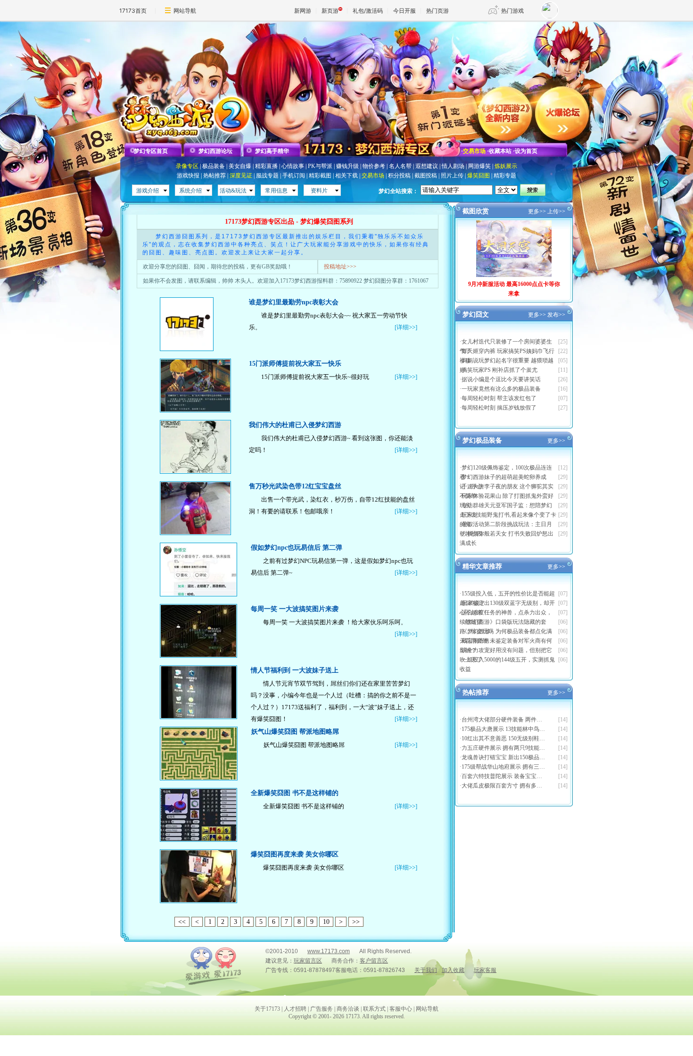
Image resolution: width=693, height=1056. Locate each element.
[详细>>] (406, 327)
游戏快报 (188, 175)
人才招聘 (295, 1009)
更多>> (537, 211)
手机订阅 (293, 175)
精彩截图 (320, 175)
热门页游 (437, 10)
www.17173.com (328, 951)
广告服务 (321, 1009)
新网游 (302, 10)
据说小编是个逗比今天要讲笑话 (501, 379)
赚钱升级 (347, 166)
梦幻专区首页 (151, 151)
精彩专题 (505, 175)
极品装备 (213, 166)
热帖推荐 (214, 175)
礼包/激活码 (368, 10)
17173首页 (133, 10)
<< (182, 921)
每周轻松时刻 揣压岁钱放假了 (499, 407)
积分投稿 (399, 175)
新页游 (330, 10)
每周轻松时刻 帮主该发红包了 (499, 398)
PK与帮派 (320, 166)
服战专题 (267, 175)
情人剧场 (453, 166)
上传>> (556, 211)
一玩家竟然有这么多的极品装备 (501, 389)
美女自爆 (240, 166)
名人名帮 (400, 166)
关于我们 (425, 970)
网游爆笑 (479, 166)
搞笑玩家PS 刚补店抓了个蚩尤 (499, 370)
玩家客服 (485, 970)
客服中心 (400, 1009)
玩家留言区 (308, 960)
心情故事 (292, 166)
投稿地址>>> (340, 266)
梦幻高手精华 (272, 151)
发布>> (556, 314)
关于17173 (267, 1009)
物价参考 (374, 166)
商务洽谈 (348, 1009)
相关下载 (346, 175)
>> (356, 921)
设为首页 (526, 151)
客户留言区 (374, 960)
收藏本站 (500, 151)
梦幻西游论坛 (215, 151)
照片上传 (452, 175)
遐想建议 (426, 166)
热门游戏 (512, 10)
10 (326, 921)
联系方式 (374, 1009)
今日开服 (404, 10)
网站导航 (184, 10)
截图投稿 (425, 175)
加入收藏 (453, 970)
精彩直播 (266, 166)
